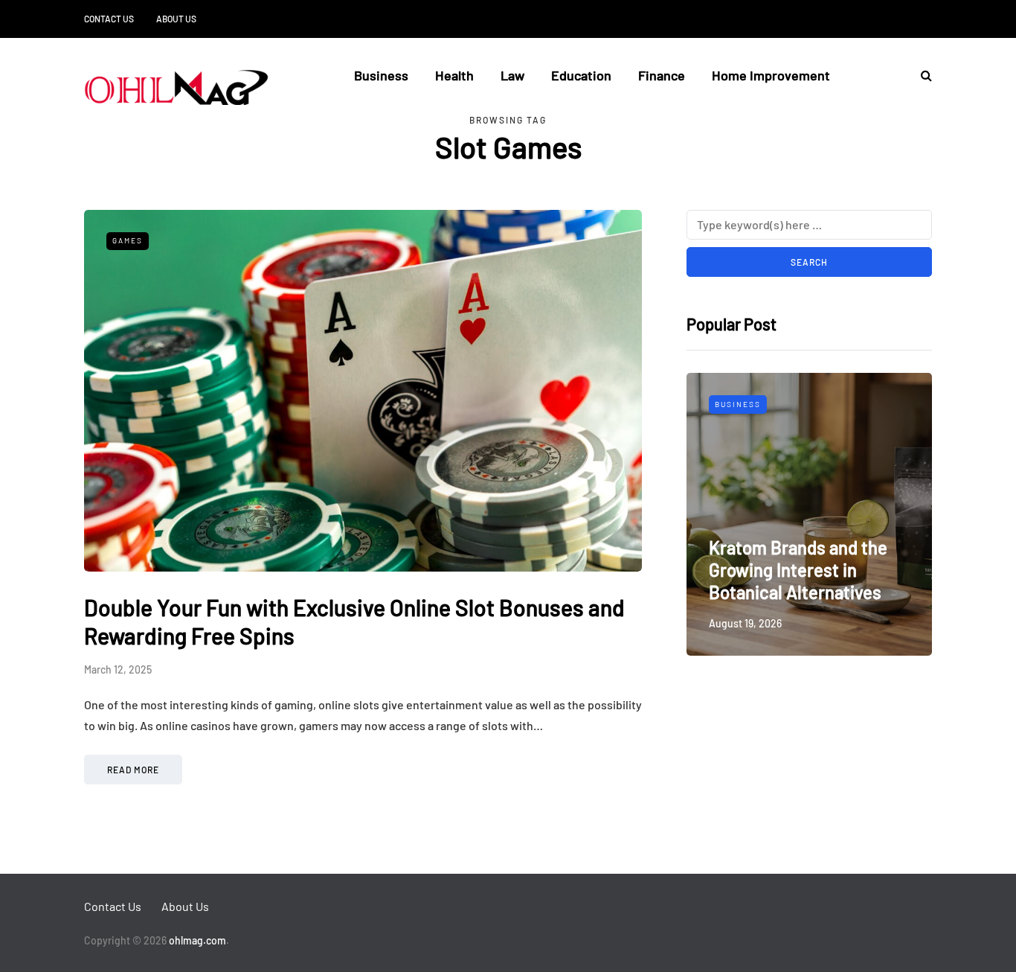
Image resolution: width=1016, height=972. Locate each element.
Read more (133, 769)
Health (454, 75)
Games (127, 240)
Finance (661, 75)
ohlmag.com (197, 940)
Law (512, 75)
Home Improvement (771, 75)
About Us (176, 18)
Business (381, 75)
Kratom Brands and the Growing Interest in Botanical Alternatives (798, 570)
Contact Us (109, 18)
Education (581, 75)
